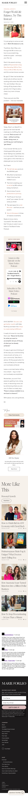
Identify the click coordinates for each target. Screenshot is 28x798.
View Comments (14, 415)
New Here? (5, 733)
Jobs (3, 744)
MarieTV (4, 727)
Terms (3, 782)
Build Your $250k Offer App (8, 768)
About (3, 724)
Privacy (4, 783)
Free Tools (4, 736)
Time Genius (5, 766)
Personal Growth (10, 9)
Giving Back (5, 740)
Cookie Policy (5, 785)
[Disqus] (13, 651)
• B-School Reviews (7, 762)
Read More (14, 469)
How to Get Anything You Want (10, 771)
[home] (10, 2)
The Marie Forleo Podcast (8, 729)
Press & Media (5, 738)
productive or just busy (14, 193)
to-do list (9, 185)
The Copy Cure (6, 764)
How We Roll (5, 742)
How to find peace (12, 213)
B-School (4, 759)
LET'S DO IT (14, 707)
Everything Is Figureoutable (9, 773)
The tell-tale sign (12, 169)
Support (4, 786)
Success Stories (6, 731)
